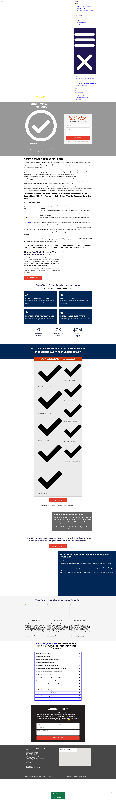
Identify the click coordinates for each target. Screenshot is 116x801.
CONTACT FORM (30, 764)
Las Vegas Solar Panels (81, 22)
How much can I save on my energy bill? (46, 681)
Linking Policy (31, 776)
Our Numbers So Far (80, 8)
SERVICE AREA (78, 26)
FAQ (76, 17)
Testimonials (28, 762)
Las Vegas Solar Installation (82, 24)
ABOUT (76, 13)
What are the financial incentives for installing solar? (49, 671)
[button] (85, 51)
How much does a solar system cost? (45, 662)
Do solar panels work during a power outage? (47, 684)
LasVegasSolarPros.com (79, 164)
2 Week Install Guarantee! (31, 759)
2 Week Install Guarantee (81, 12)
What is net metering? (41, 687)
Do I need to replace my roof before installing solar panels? (51, 668)
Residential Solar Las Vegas (32, 753)
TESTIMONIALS (78, 15)
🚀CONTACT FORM (79, 19)
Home (27, 749)
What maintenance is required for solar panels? (48, 677)
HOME (76, 1)
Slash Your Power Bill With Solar (33, 754)
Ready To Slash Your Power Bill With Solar (85, 5)
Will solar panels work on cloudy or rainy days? (47, 659)
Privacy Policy (45, 776)
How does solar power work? (43, 656)
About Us (28, 761)
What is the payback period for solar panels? (47, 665)
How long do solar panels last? (43, 674)
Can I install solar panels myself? (44, 696)
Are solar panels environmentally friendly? (46, 693)
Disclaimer (26, 776)
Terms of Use (50, 776)
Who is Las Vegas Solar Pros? (43, 653)
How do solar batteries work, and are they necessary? (49, 699)
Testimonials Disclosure (38, 776)
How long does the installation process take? (47, 690)
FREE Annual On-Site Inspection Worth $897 (86, 10)
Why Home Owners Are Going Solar (84, 6)
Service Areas (29, 766)
